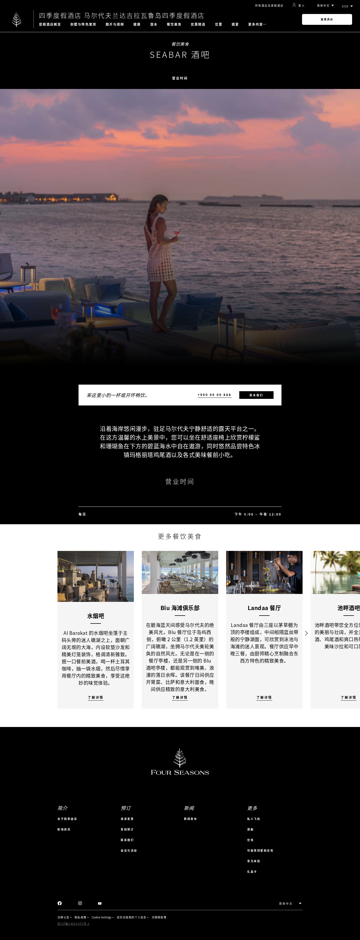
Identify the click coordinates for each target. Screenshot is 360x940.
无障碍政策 (159, 917)
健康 (137, 24)
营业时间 (180, 78)
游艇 (250, 829)
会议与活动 (129, 850)
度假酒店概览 (50, 24)
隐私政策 (80, 917)
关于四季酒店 (67, 819)
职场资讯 (64, 829)
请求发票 (127, 819)
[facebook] (59, 903)
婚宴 (235, 24)
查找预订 (127, 829)
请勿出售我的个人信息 (132, 917)
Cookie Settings (101, 917)
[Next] (306, 629)
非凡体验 (253, 861)
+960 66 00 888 (214, 395)
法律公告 (63, 917)
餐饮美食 (174, 24)
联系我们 (256, 395)
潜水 (154, 24)
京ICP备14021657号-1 (73, 923)
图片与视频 (115, 24)
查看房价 (327, 19)
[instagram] (80, 903)
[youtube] (100, 903)
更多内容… (257, 24)
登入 (301, 5)
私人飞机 (253, 819)
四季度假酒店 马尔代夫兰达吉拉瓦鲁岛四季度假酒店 (122, 15)
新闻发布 (190, 819)
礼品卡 (252, 871)
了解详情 (96, 697)
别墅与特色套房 (83, 24)
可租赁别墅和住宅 (260, 850)
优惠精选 (198, 24)
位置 (218, 24)
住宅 (250, 840)
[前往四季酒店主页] (17, 19)
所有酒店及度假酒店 (269, 5)
